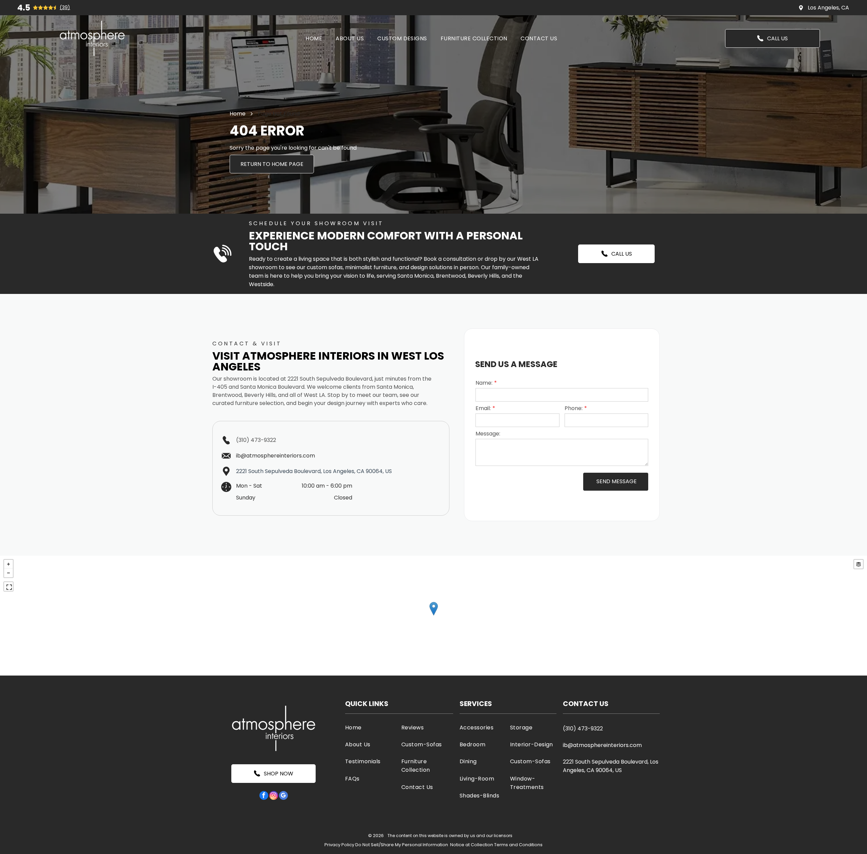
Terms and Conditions (518, 844)
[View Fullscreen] (8, 586)
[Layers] (858, 564)
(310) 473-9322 (256, 440)
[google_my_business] (283, 796)
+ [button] (8, 564)
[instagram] (273, 796)
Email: (483, 408)
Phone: (574, 408)
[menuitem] (314, 38)
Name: (483, 383)
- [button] (8, 573)
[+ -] (433, 616)
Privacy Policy (339, 844)
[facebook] (263, 796)
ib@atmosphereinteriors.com (602, 745)
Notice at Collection (471, 844)
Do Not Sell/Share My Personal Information (401, 844)
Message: (487, 433)
